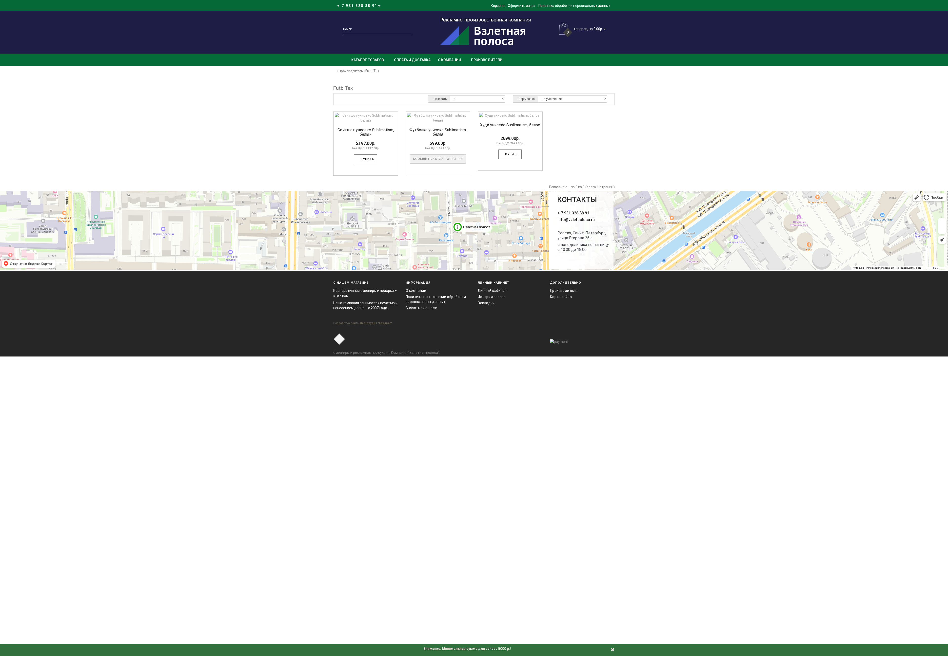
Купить (367, 159)
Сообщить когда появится (438, 159)
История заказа (492, 297)
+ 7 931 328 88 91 (573, 213)
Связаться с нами (422, 308)
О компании (449, 60)
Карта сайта (561, 297)
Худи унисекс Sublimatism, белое (510, 125)
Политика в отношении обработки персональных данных (436, 299)
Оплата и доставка (412, 60)
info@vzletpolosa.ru (576, 219)
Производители (486, 60)
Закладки (486, 303)
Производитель (351, 71)
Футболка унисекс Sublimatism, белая (438, 132)
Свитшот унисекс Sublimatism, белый (365, 132)
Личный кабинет (492, 291)
